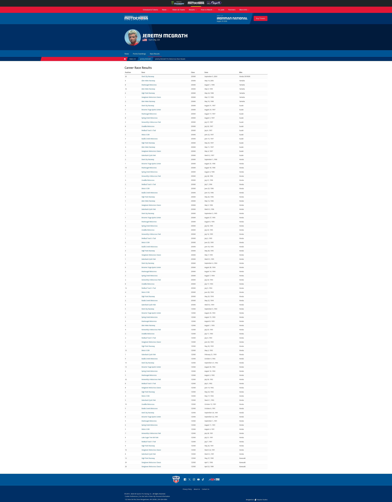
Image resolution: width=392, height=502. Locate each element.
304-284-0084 (162, 499)
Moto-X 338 (145, 135)
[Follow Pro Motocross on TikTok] (203, 479)
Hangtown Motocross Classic (151, 97)
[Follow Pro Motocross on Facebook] (185, 479)
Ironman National (232, 18)
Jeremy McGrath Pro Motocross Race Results (170, 59)
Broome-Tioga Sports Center (151, 110)
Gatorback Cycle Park (149, 155)
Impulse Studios (262, 500)
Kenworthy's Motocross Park (151, 122)
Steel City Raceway (148, 76)
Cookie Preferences (131, 496)
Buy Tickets (260, 18)
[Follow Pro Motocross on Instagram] (194, 479)
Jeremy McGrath (145, 59)
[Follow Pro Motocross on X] (189, 479)
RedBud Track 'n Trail (149, 130)
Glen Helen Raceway (148, 81)
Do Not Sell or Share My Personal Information (154, 496)
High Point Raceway (148, 93)
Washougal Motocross (149, 85)
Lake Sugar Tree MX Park (150, 437)
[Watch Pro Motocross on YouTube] (198, 479)
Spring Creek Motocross (150, 118)
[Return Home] (136, 18)
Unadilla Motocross (148, 126)
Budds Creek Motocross (150, 139)
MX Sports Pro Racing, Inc (143, 494)
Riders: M (132, 59)
